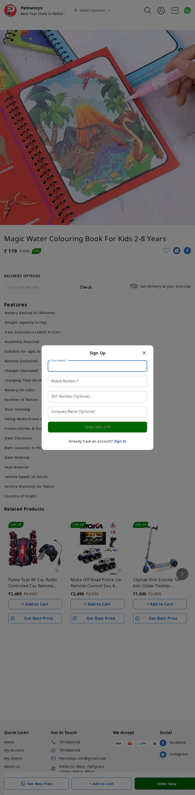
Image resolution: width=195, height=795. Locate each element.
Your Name (59, 360)
